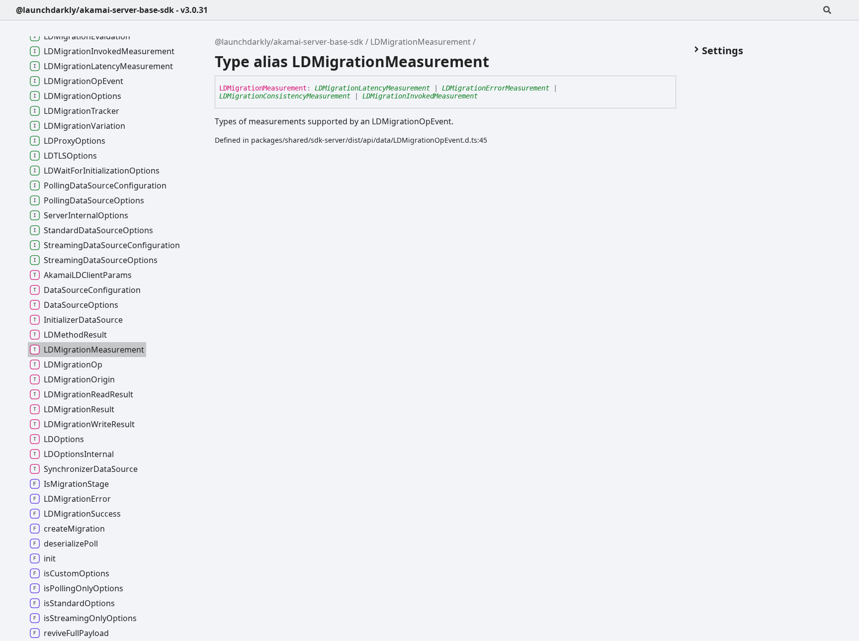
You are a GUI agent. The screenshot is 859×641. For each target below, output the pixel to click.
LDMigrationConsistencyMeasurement (284, 96)
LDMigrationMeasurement (420, 41)
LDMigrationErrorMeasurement (495, 88)
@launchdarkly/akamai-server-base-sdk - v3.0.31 (112, 9)
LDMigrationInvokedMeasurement (420, 96)
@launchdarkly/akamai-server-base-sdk (289, 41)
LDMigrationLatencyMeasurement (372, 88)
